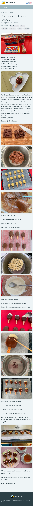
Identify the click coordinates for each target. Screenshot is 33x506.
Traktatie (26, 28)
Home (3, 12)
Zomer (23, 26)
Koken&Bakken (10, 12)
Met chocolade (14, 26)
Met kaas (4, 28)
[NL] (27, 3)
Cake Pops (12, 28)
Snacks (20, 28)
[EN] (30, 3)
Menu (6, 7)
